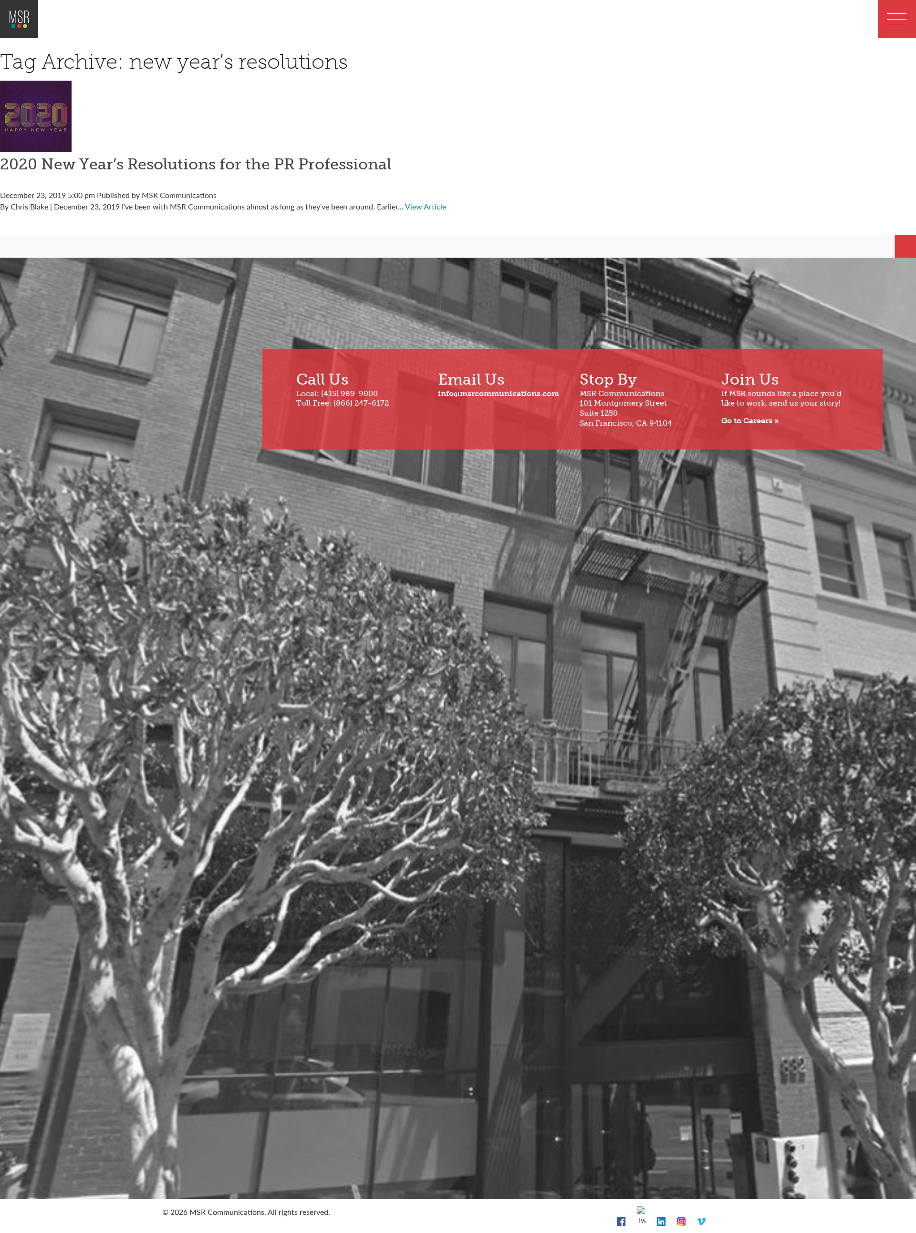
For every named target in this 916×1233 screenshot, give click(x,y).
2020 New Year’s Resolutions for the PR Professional (195, 164)
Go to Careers (746, 420)
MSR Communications (179, 194)
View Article (425, 206)
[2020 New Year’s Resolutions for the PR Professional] (36, 146)
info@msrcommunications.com (498, 393)
